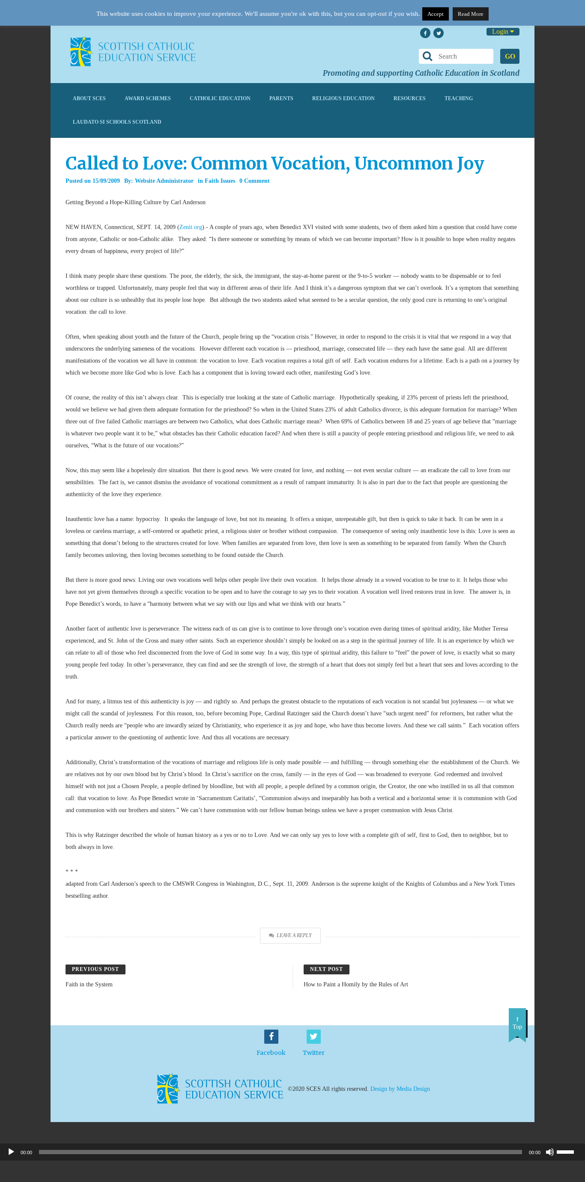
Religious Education (343, 98)
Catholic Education (220, 98)
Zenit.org (190, 227)
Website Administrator (164, 181)
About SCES (89, 98)
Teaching (459, 98)
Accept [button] (435, 14)
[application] (292, 1152)
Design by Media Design (400, 1088)
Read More (471, 14)
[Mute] (550, 1152)
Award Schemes (148, 98)
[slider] (569, 1151)
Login (501, 31)
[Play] (11, 1152)
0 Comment (254, 181)
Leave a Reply (294, 935)
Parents (281, 98)
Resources (410, 98)
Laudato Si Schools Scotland (117, 122)
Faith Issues (220, 181)
